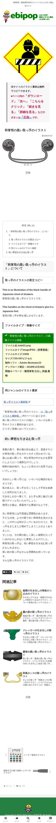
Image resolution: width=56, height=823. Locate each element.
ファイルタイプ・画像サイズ (24, 244)
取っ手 (8, 572)
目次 (24, 225)
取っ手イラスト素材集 (16, 402)
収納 (18, 572)
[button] (50, 535)
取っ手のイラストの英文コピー (25, 239)
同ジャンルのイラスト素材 (23, 248)
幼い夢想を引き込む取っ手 (21, 252)
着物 (26, 572)
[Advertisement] (28, 196)
